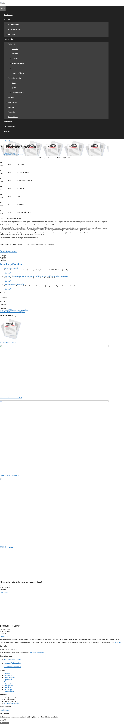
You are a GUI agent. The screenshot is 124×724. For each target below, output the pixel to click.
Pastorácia (11, 44)
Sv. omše (15, 49)
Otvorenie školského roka (11, 476)
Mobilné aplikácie (18, 73)
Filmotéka (11, 112)
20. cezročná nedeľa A (9, 343)
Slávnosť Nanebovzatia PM (11, 398)
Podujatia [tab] (3, 255)
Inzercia (11, 107)
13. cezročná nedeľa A (12, 667)
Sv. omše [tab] (3, 257)
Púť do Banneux (6, 547)
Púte (13, 68)
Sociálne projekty (18, 92)
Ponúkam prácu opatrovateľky (14, 284)
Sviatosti (15, 54)
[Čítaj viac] (7, 273)
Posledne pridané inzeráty (13, 264)
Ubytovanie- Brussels (11, 268)
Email (2, 720)
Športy (14, 88)
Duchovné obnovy (18, 63)
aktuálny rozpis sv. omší (37, 652)
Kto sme (7, 20)
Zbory (14, 83)
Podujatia (11, 97)
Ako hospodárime (14, 29)
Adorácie (15, 58)
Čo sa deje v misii (8, 251)
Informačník (12, 102)
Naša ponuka (8, 39)
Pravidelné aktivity (14, 78)
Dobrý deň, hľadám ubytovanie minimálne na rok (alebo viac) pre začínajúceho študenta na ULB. (36, 276)
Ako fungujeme (13, 24)
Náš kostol (11, 34)
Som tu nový (8, 15)
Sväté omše (8, 122)
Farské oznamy (10, 141)
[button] (54, 297)
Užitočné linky (13, 117)
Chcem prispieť (9, 126)
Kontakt (7, 131)
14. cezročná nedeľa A (12, 663)
